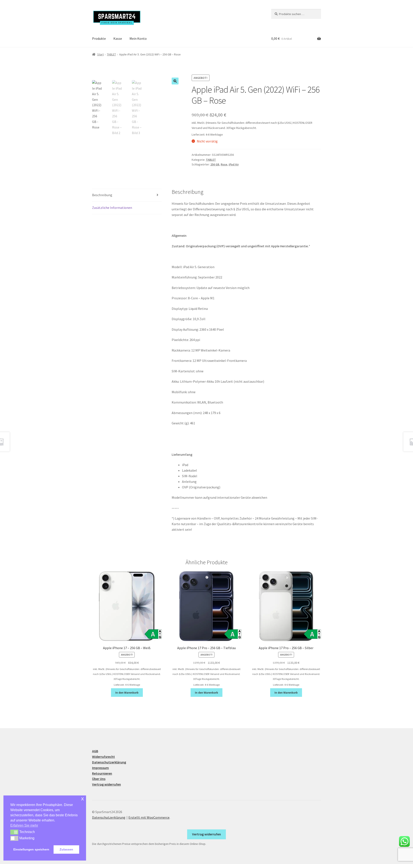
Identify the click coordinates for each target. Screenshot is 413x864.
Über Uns (98, 779)
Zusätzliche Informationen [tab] (112, 207)
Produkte (99, 38)
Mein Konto (138, 38)
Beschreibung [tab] (102, 195)
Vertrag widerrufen (106, 784)
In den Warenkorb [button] (127, 692)
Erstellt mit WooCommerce (149, 817)
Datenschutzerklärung (109, 762)
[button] (175, 81)
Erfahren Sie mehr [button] (24, 825)
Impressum (100, 768)
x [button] (82, 799)
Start (100, 54)
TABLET (111, 54)
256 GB (214, 164)
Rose (224, 164)
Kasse (117, 38)
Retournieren (102, 773)
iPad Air (234, 164)
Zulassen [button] (66, 849)
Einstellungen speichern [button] (31, 849)
